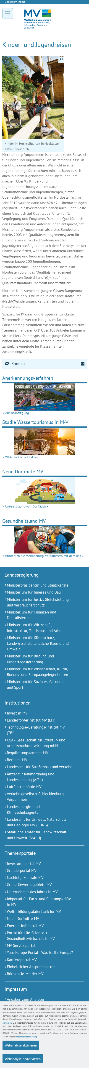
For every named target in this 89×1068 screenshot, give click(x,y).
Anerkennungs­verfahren (27, 378)
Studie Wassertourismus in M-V (35, 422)
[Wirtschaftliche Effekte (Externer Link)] (44, 441)
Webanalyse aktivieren (21, 1045)
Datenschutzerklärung (26, 1036)
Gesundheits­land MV (24, 520)
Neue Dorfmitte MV (22, 471)
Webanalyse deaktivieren (23, 1058)
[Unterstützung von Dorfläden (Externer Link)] (44, 490)
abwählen (7, 1022)
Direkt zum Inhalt (15, 1)
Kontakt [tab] (18, 363)
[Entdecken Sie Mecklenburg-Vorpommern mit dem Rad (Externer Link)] (44, 539)
